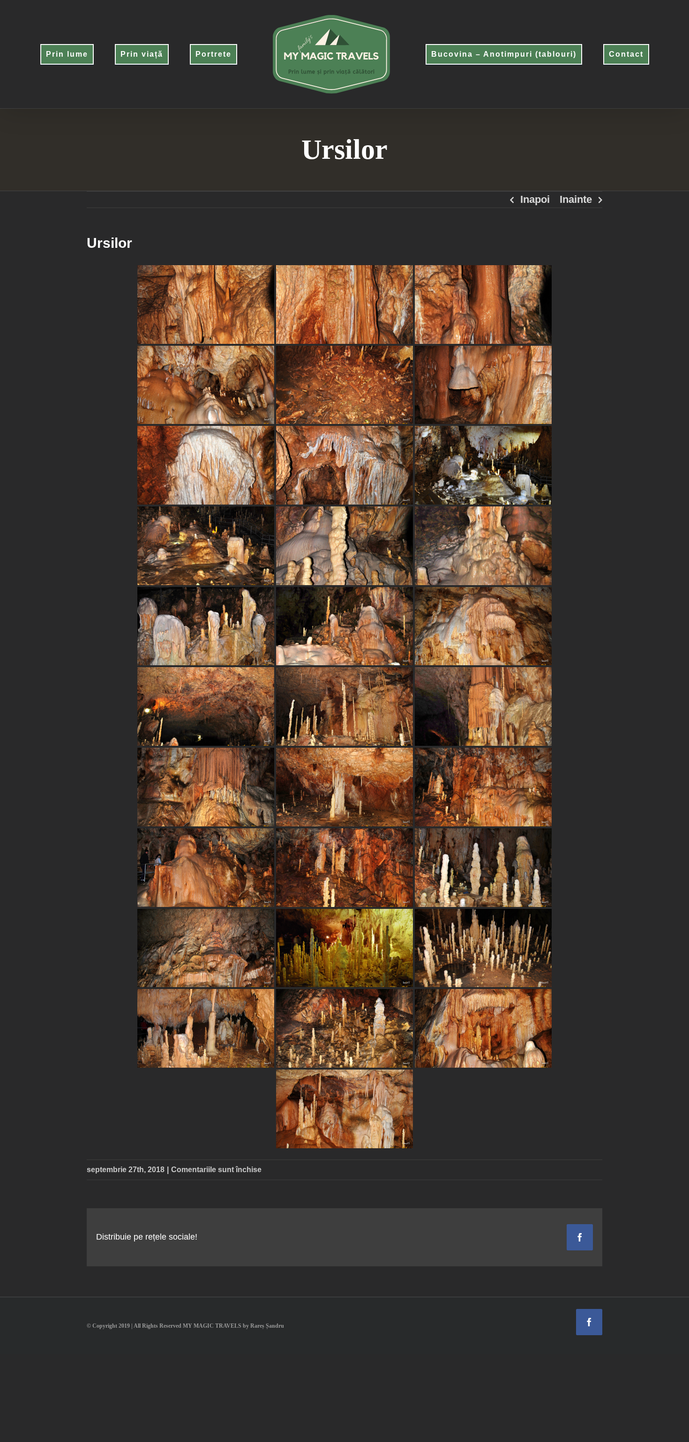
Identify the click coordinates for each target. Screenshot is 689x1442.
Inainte (576, 199)
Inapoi (535, 199)
